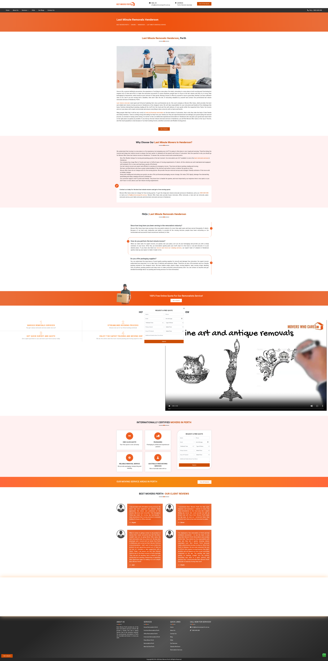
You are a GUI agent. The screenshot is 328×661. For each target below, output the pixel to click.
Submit (164, 341)
